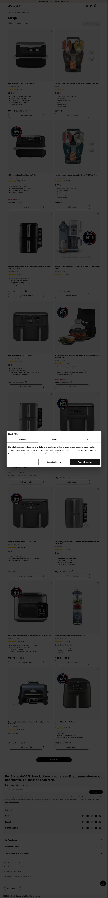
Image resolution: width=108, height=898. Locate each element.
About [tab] (85, 439)
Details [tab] (54, 439)
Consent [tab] (22, 439)
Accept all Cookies (85, 462)
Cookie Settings (52, 462)
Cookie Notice (62, 453)
